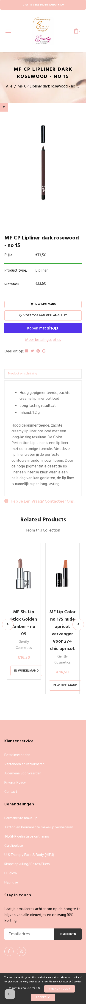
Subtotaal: (11, 284)
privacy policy (59, 989)
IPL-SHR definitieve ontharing (26, 837)
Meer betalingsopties (43, 340)
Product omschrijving (22, 373)
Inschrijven (68, 934)
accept (43, 997)
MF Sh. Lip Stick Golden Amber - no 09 (23, 623)
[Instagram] (21, 951)
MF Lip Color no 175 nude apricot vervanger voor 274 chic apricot (62, 630)
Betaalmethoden (17, 755)
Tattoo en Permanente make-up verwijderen (38, 827)
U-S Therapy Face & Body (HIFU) (29, 855)
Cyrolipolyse (13, 846)
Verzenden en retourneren (24, 764)
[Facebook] (9, 951)
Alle (9, 86)
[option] (43, 163)
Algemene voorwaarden (22, 773)
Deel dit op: (14, 351)
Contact (10, 792)
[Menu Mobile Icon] (8, 31)
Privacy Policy (15, 783)
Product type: (15, 271)
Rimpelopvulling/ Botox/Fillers (27, 864)
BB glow (10, 873)
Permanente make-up (21, 818)
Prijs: (8, 255)
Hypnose (11, 882)
